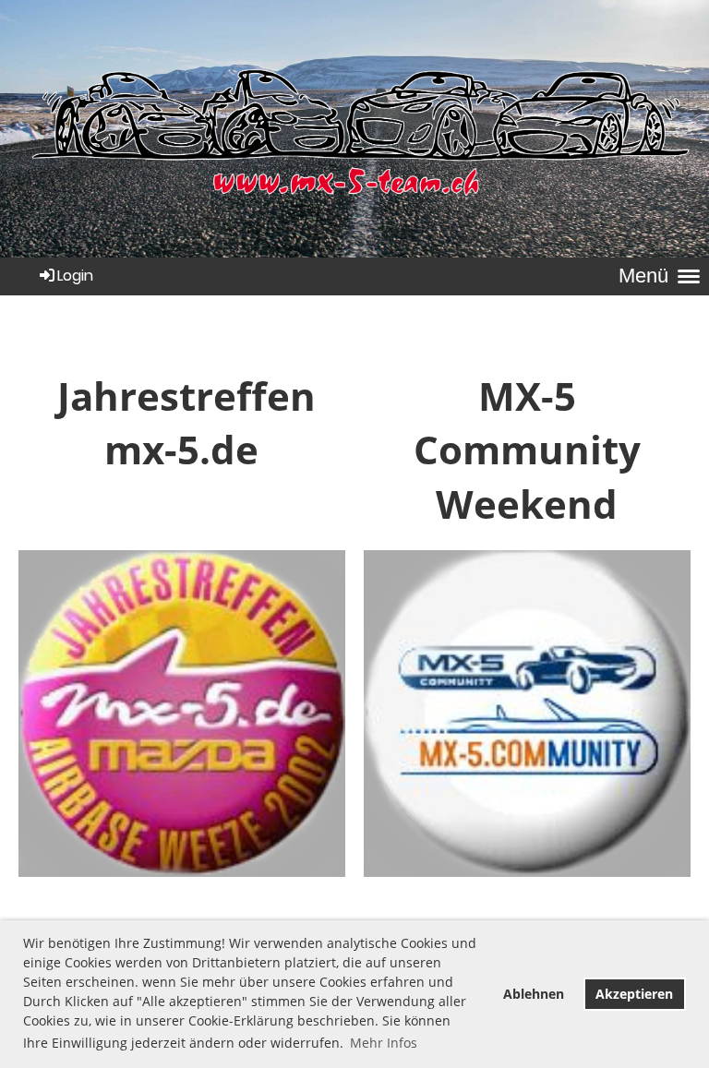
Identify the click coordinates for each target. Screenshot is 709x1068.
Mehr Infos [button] (383, 1042)
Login (75, 275)
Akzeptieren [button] (634, 993)
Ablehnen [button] (533, 993)
